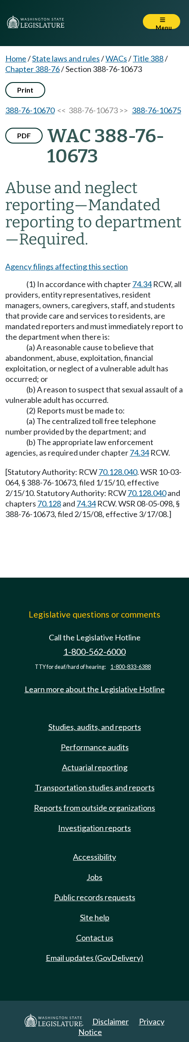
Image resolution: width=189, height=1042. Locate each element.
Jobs (94, 877)
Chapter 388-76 (32, 69)
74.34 (142, 284)
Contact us (94, 937)
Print (25, 90)
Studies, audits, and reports (94, 727)
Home (15, 58)
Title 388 (148, 58)
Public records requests (94, 897)
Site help (94, 917)
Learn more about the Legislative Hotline (95, 689)
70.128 (49, 503)
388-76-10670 (30, 110)
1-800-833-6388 (130, 667)
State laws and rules (66, 58)
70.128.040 (117, 472)
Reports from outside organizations (94, 807)
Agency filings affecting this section (66, 266)
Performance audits (95, 747)
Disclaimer (110, 1021)
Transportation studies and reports (95, 787)
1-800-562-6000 (94, 652)
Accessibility (94, 857)
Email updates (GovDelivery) (94, 958)
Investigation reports (94, 828)
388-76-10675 (156, 110)
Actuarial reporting (94, 767)
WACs (116, 58)
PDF (24, 135)
